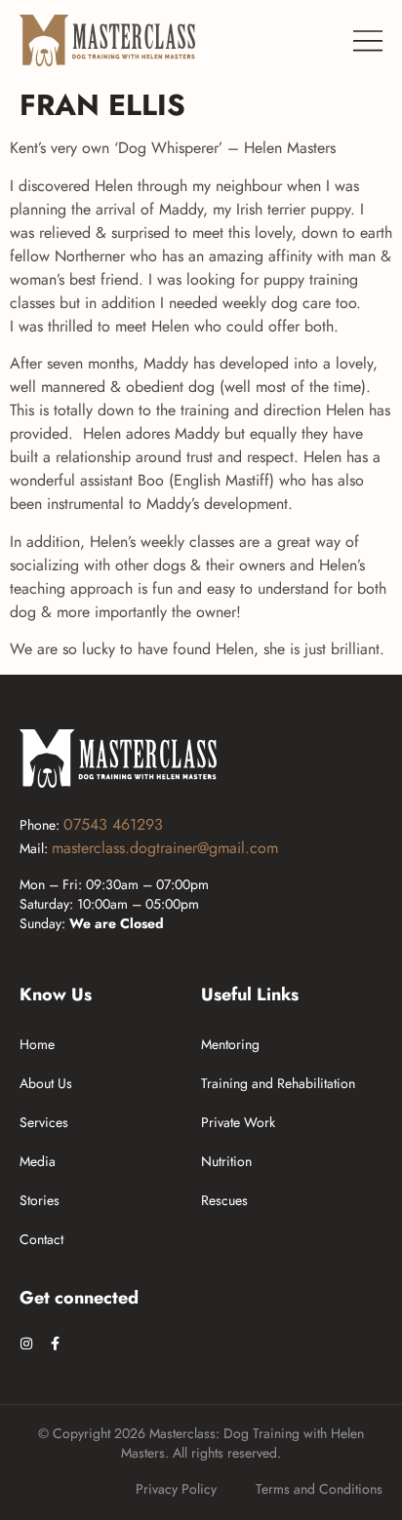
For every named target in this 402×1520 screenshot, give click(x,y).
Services (44, 1122)
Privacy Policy (176, 1489)
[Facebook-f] (54, 1343)
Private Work (238, 1122)
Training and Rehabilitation (278, 1083)
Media (38, 1161)
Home (37, 1044)
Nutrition (226, 1161)
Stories (40, 1200)
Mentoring (230, 1044)
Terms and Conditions (319, 1489)
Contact (41, 1239)
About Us (46, 1083)
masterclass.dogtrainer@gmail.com (165, 848)
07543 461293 (113, 824)
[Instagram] (26, 1343)
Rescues (224, 1200)
